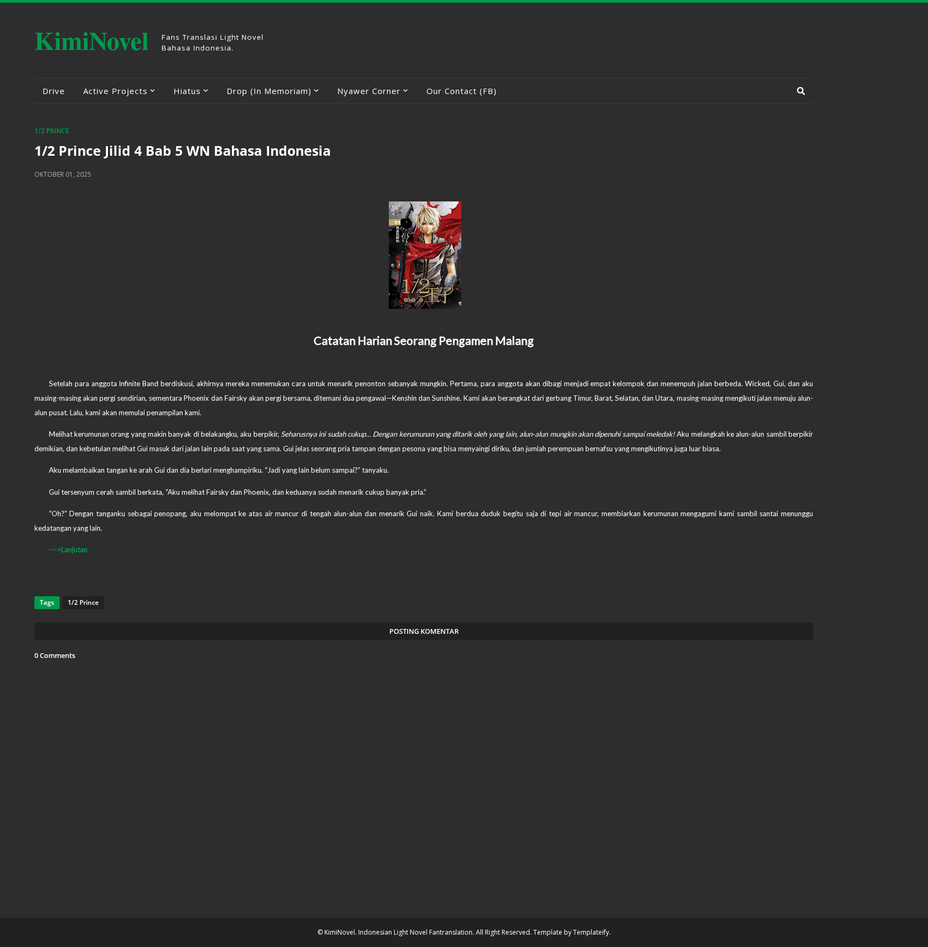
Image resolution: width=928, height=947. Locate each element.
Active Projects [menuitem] (115, 90)
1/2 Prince (51, 130)
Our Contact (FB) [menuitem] (461, 90)
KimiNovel (91, 40)
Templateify (591, 932)
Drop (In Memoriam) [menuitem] (269, 90)
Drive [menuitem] (53, 90)
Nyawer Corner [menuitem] (369, 90)
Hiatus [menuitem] (187, 90)
